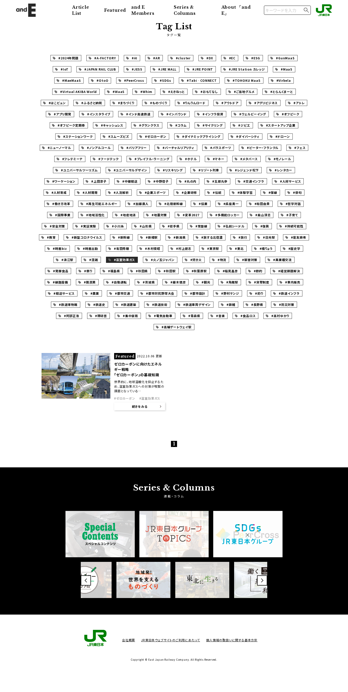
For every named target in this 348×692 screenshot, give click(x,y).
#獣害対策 (249, 259)
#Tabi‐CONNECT (202, 80)
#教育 (51, 237)
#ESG (255, 58)
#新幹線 (124, 237)
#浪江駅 (67, 259)
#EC (232, 58)
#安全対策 (57, 226)
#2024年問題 (68, 58)
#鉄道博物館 (68, 304)
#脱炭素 (90, 282)
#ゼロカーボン (155, 136)
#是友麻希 (298, 237)
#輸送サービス (64, 293)
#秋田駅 (170, 271)
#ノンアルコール (99, 147)
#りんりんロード (194, 103)
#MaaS (286, 69)
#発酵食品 (60, 271)
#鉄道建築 (128, 304)
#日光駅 (269, 237)
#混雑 (93, 259)
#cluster (183, 58)
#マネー (218, 159)
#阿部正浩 (71, 316)
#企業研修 (189, 192)
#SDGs (165, 80)
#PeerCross (134, 80)
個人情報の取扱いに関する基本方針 (232, 640)
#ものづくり (158, 103)
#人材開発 (90, 192)
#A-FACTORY (105, 58)
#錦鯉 (230, 304)
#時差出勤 (90, 248)
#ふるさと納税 (91, 103)
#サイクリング (213, 125)
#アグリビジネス (266, 103)
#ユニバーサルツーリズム (79, 170)
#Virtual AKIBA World (78, 91)
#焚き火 (196, 259)
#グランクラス (149, 125)
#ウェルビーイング (252, 114)
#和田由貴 (262, 203)
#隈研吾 (101, 316)
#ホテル (191, 159)
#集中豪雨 (130, 316)
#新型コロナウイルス (87, 237)
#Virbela (283, 80)
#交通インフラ (253, 181)
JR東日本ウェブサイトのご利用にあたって (170, 640)
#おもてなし (209, 91)
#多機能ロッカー (227, 215)
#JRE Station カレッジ (247, 69)
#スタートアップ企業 (281, 125)
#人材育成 (59, 192)
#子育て (292, 215)
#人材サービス (290, 181)
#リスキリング (173, 170)
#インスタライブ (98, 114)
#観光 (206, 282)
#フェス (299, 147)
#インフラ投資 (213, 114)
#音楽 (220, 316)
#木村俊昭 (152, 248)
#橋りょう (266, 248)
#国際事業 (62, 215)
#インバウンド (176, 114)
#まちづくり (126, 103)
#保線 (273, 192)
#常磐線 (201, 226)
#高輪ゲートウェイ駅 (177, 327)
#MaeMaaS (71, 80)
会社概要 (128, 640)
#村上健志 (183, 248)
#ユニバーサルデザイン (130, 170)
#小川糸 (118, 226)
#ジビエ (244, 125)
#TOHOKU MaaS (247, 80)
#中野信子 (161, 181)
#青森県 (194, 316)
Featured (115, 10)
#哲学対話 (293, 203)
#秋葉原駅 (199, 271)
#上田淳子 (98, 181)
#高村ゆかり (280, 316)
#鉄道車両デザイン (197, 304)
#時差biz (60, 248)
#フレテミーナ (72, 159)
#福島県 (114, 271)
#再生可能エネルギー (101, 203)
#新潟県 (179, 237)
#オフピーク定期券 (71, 125)
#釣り (259, 293)
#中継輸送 (130, 181)
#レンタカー (283, 170)
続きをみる (140, 406)
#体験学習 (245, 192)
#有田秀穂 (121, 248)
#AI (134, 58)
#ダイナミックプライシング (201, 136)
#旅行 (242, 237)
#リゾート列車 (208, 170)
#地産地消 (128, 215)
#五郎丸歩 (219, 181)
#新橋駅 (152, 237)
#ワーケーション (63, 181)
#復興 (264, 226)
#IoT (65, 69)
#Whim (146, 91)
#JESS (137, 69)
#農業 (94, 293)
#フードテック (108, 159)
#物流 (222, 259)
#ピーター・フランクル (262, 147)
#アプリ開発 (62, 114)
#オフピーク (290, 114)
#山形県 (146, 226)
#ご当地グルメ (244, 91)
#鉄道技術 (159, 304)
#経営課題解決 (289, 271)
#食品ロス (248, 316)
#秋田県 (142, 271)
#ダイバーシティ (247, 136)
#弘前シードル (234, 226)
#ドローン (282, 136)
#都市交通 (122, 293)
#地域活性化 (95, 215)
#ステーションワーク (77, 136)
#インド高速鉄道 (138, 114)
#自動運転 (119, 282)
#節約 (258, 271)
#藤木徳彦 (178, 282)
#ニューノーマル (59, 147)
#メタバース (249, 159)
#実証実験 (88, 226)
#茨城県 (149, 282)
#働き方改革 (61, 203)
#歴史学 (294, 248)
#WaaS (119, 91)
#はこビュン (57, 103)
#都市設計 (197, 293)
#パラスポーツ (220, 147)
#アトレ (298, 103)
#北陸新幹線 (173, 203)
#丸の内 (190, 181)
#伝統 (217, 192)
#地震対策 (159, 215)
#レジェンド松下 (247, 170)
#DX (209, 58)
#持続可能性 (294, 226)
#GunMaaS (285, 58)
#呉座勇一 (231, 203)
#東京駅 (213, 248)
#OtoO (102, 80)
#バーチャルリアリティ (178, 147)
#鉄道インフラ (289, 293)
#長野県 (257, 304)
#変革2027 (191, 215)
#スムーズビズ (118, 136)
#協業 (203, 203)
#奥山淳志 (263, 215)
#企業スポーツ (155, 192)
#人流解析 (121, 192)
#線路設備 (60, 282)
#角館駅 (232, 282)
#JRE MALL (167, 69)
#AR (156, 58)
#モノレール (282, 159)
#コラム (181, 125)
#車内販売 (292, 282)
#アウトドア (229, 103)
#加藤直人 (141, 203)
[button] (86, 580)
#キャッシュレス (112, 125)
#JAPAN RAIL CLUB (100, 69)
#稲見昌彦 (230, 271)
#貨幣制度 (261, 282)
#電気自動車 (163, 316)
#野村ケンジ (230, 293)
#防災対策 (286, 304)
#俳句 (297, 192)
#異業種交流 (282, 259)
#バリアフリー (136, 147)
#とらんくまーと (281, 91)
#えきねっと (176, 91)
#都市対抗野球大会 (160, 293)
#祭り (88, 271)
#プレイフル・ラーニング (152, 159)
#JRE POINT (202, 69)
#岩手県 (174, 226)
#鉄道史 (99, 304)
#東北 (239, 248)
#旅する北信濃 (212, 237)
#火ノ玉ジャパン (162, 259)
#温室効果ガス (124, 259)
